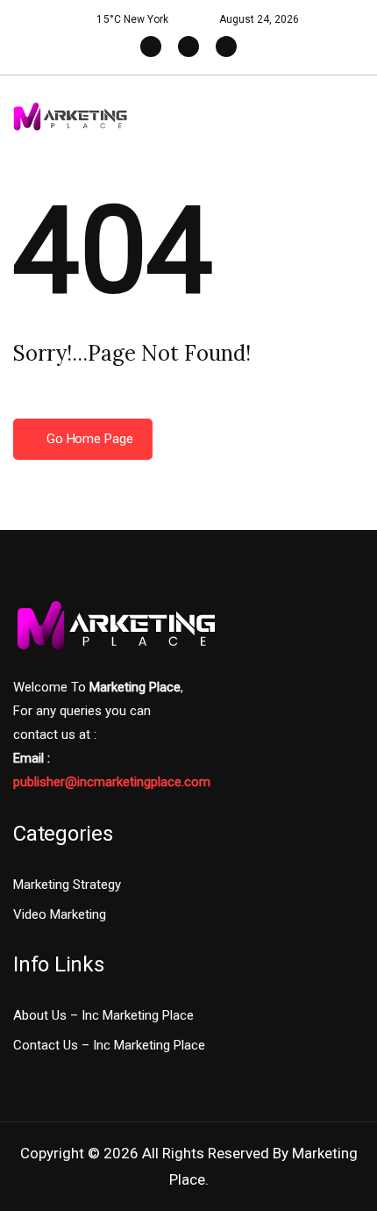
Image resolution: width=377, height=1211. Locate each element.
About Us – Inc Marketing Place (103, 1015)
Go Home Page (88, 439)
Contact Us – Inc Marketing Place (109, 1045)
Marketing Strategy (67, 884)
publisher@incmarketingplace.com (111, 782)
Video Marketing (59, 914)
